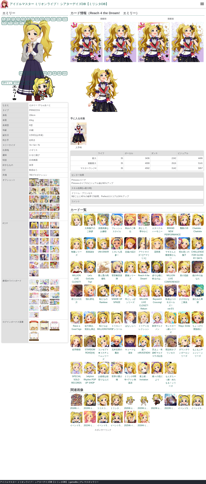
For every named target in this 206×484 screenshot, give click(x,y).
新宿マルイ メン (157, 327)
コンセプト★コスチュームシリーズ (103, 354)
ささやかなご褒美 (184, 300)
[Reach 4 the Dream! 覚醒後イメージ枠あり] (154, 61)
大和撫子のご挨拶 (90, 230)
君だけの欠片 (76, 300)
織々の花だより (157, 378)
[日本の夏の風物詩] (54, 260)
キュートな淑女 (130, 351)
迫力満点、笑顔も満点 (90, 327)
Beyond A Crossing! (157, 300)
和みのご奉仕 (130, 230)
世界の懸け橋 (117, 378)
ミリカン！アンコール (117, 327)
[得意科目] (44, 244)
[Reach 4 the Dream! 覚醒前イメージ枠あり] (86, 61)
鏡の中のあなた (197, 277)
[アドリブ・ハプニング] (34, 276)
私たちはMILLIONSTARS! (105, 327)
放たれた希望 (197, 300)
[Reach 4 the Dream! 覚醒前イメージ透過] (103, 111)
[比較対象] (44, 228)
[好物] (54, 268)
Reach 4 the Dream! (143, 277)
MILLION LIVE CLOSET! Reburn (143, 304)
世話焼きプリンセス (170, 351)
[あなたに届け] (34, 236)
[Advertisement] (103, 454)
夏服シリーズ (130, 277)
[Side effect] (54, 244)
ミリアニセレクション (144, 327)
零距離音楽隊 (117, 277)
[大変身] (44, 252)
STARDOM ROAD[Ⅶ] (90, 351)
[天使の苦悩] (54, 236)
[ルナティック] (54, 252)
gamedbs (74, 482)
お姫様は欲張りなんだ (103, 378)
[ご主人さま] (34, 260)
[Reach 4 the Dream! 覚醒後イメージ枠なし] (188, 61)
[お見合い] (34, 244)
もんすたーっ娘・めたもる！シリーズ (170, 381)
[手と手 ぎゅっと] (34, 252)
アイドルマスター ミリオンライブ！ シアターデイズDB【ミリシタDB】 (59, 4)
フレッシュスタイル (117, 230)
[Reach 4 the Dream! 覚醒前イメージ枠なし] (120, 61)
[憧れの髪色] (44, 260)
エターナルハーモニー (157, 230)
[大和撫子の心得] (44, 236)
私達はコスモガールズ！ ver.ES (170, 304)
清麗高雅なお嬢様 (103, 230)
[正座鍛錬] (34, 228)
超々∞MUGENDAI (144, 351)
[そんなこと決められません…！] (54, 228)
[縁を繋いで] (44, 268)
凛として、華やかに (144, 230)
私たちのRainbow (103, 300)
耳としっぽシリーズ (130, 300)
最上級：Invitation (144, 378)
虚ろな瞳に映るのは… (157, 277)
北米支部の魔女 (117, 351)
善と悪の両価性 (103, 277)
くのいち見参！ (117, 253)
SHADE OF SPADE (117, 300)
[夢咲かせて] (34, 268)
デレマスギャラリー (89, 482)
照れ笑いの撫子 (184, 253)
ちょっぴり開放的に (197, 327)
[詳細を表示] (76, 225)
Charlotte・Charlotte (197, 230)
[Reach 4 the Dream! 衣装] (78, 144)
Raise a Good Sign (76, 327)
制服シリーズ (76, 253)
